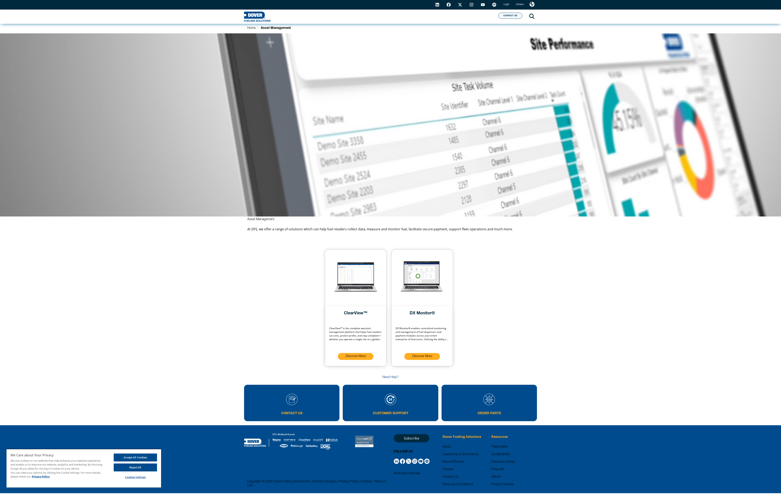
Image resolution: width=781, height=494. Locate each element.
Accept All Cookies (135, 457)
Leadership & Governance (461, 454)
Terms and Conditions (458, 484)
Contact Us (450, 477)
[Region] (532, 5)
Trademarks (499, 447)
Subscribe (411, 438)
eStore (496, 477)
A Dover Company (324, 481)
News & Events (453, 462)
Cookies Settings (135, 477)
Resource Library (503, 462)
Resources (401, 16)
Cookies (366, 481)
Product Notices (502, 484)
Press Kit (497, 469)
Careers (448, 469)
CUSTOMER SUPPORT (390, 413)
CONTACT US (510, 16)
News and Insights (443, 16)
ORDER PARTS (489, 413)
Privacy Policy (348, 481)
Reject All (135, 467)
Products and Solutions (354, 16)
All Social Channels (407, 473)
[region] (84, 468)
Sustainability (500, 454)
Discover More (356, 356)
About (480, 16)
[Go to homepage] (257, 17)
